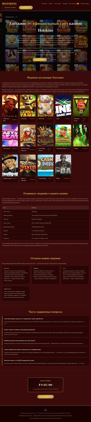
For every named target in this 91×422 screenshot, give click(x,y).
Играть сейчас (40, 59)
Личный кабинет (10, 7)
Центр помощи (85, 3)
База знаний (74, 3)
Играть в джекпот (45, 396)
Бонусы (53, 59)
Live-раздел (57, 3)
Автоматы (44, 3)
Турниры (64, 3)
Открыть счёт (26, 7)
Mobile (51, 3)
